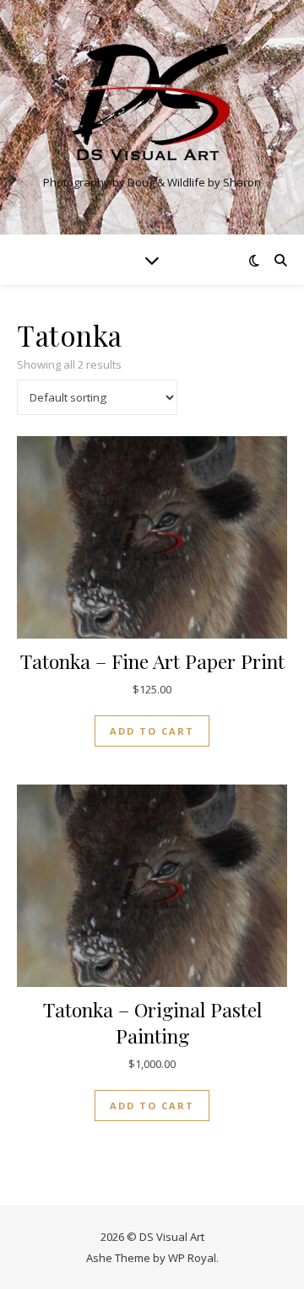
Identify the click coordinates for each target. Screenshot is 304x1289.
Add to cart (152, 731)
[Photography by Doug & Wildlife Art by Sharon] (152, 103)
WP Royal (192, 1257)
